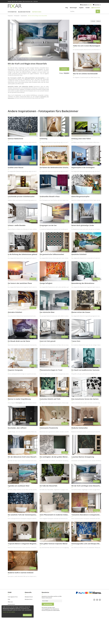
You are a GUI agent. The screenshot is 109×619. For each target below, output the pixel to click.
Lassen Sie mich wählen (9, 612)
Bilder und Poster (24, 12)
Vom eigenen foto (13, 597)
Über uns (10, 602)
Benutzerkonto (96, 7)
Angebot (81, 7)
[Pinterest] (97, 600)
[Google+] (100, 600)
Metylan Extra (28, 599)
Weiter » (98, 21)
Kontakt (88, 7)
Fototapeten (12, 12)
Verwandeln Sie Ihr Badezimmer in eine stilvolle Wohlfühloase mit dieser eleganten (86, 460)
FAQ (9, 599)
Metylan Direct (29, 597)
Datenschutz (11, 604)
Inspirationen (36, 12)
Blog (67, 7)
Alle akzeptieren (27, 615)
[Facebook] (94, 600)
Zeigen (64, 69)
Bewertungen (73, 7)
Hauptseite (10, 15)
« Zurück (93, 21)
